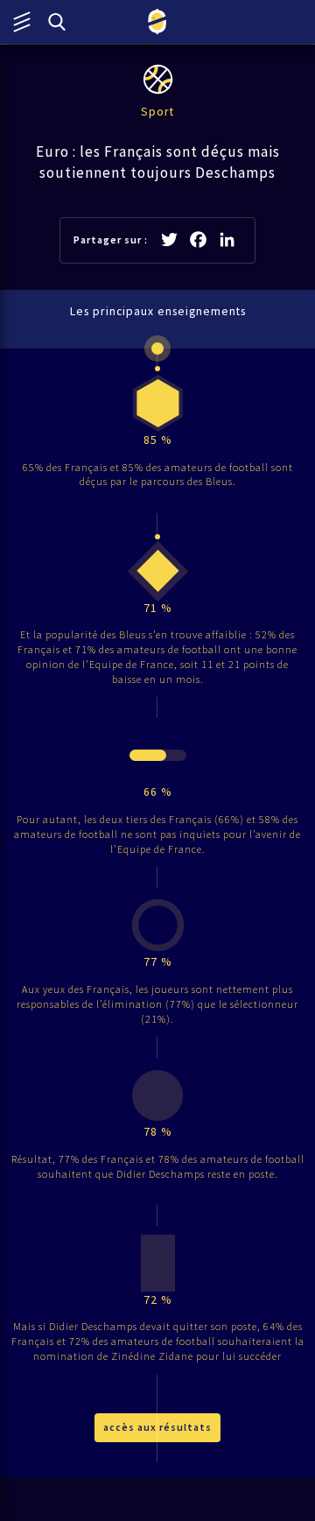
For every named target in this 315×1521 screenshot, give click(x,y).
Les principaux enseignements (158, 311)
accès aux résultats (157, 1426)
